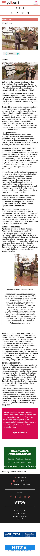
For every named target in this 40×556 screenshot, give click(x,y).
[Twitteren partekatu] (17, 13)
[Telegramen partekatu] (28, 13)
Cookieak (20, 519)
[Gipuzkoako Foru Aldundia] (20, 534)
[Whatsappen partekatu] (23, 13)
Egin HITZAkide (20, 432)
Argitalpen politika (20, 513)
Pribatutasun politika (20, 516)
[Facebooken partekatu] (12, 13)
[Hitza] (20, 547)
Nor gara (20, 492)
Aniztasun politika (20, 511)
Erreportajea (6, 19)
